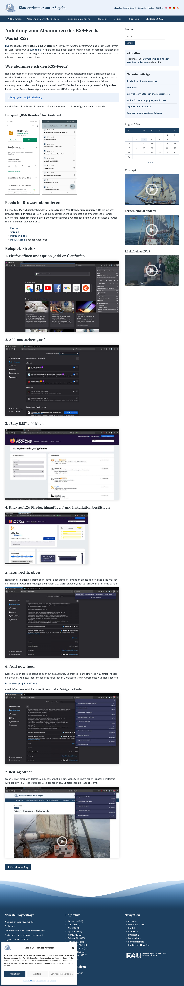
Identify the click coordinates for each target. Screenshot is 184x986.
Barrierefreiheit (136, 941)
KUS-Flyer (159, 8)
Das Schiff (103, 19)
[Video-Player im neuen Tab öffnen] (152, 189)
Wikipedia (35, 49)
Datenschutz (41, 981)
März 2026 (73, 934)
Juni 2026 (72, 924)
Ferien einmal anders (78, 19)
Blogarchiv (142, 8)
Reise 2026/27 (157, 19)
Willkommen (15, 19)
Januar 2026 (74, 941)
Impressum (52, 981)
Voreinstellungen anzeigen (62, 974)
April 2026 (73, 931)
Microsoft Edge (18, 235)
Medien (117, 19)
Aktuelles (118, 8)
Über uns (134, 19)
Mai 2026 (72, 928)
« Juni (151, 162)
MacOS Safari (17, 239)
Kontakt (151, 8)
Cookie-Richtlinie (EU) (139, 945)
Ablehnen (37, 974)
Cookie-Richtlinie (29, 981)
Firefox (14, 228)
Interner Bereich (129, 8)
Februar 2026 (74, 938)
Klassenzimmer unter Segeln (43, 19)
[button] (72, 948)
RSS (7, 45)
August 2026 (74, 921)
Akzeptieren (15, 974)
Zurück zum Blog (19, 867)
